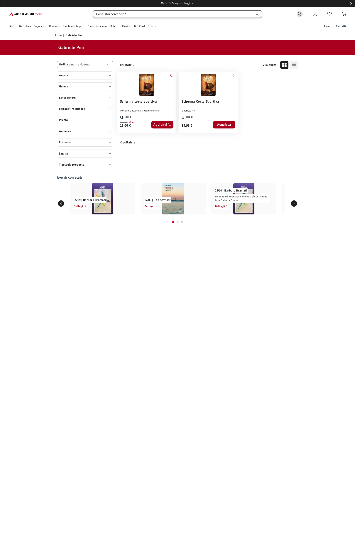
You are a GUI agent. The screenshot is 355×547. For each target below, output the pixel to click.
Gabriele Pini (151, 110)
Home (58, 35)
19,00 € (125, 126)
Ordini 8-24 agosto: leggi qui (177, 3)
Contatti (341, 26)
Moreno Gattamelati (131, 110)
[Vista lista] (294, 65)
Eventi (328, 26)
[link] (300, 14)
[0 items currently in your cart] (344, 14)
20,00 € (124, 122)
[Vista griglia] (284, 65)
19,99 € (187, 126)
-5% (131, 122)
